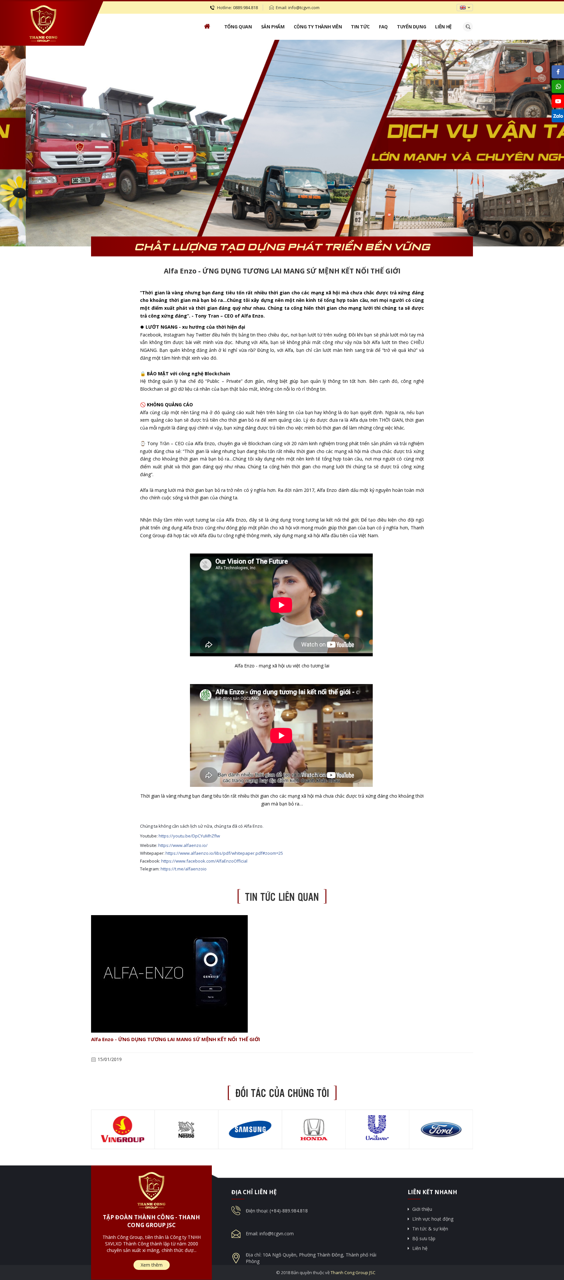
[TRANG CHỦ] (207, 27)
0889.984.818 (245, 7)
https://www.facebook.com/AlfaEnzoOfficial (204, 861)
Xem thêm (152, 1265)
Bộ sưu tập (423, 1238)
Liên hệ (420, 1248)
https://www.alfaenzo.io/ (183, 845)
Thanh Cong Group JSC (353, 1272)
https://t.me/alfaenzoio (184, 869)
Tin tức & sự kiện (430, 1228)
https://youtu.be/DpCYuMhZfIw (189, 836)
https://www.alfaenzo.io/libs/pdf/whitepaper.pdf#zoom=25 (224, 853)
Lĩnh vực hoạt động (432, 1219)
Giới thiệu (422, 1209)
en (463, 7)
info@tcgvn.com (304, 7)
